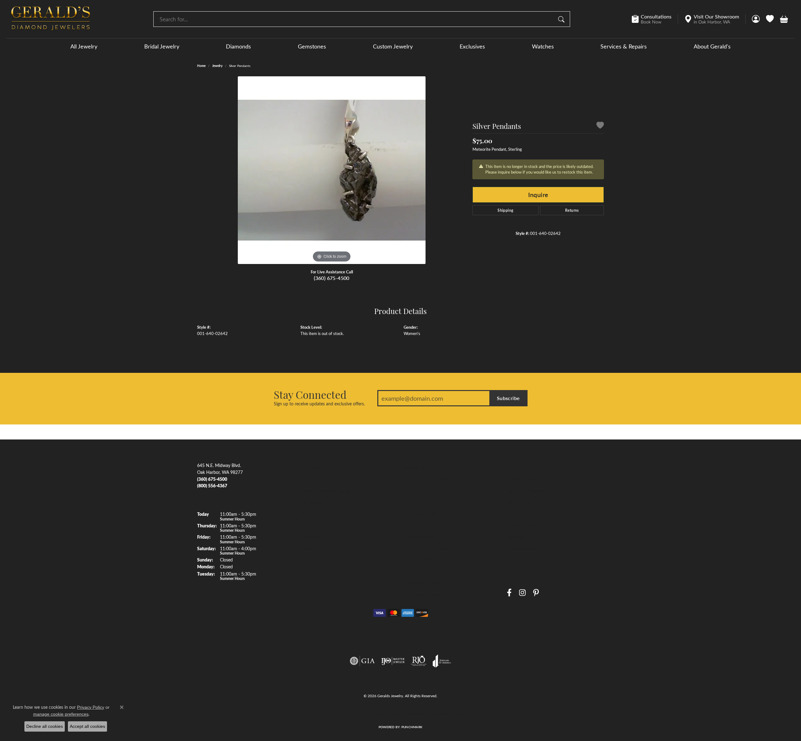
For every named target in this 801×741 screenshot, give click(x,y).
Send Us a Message (525, 491)
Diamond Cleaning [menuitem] (421, 559)
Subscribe (508, 398)
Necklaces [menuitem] (310, 537)
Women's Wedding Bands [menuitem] (325, 491)
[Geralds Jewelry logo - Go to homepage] (50, 19)
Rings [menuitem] (305, 513)
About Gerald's (712, 46)
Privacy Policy (373, 713)
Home (201, 65)
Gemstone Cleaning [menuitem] (422, 571)
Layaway (515, 537)
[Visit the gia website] (362, 661)
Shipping (505, 210)
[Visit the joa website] (442, 661)
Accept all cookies (87, 726)
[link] (654, 19)
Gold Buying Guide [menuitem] (422, 594)
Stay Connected (310, 394)
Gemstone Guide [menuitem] (420, 525)
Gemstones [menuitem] (311, 502)
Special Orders (521, 548)
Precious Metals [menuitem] (419, 537)
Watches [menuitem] (308, 559)
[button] (756, 19)
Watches (543, 46)
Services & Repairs (623, 46)
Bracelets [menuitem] (309, 548)
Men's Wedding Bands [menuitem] (322, 479)
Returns (572, 210)
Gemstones (312, 46)
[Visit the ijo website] (393, 661)
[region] (332, 170)
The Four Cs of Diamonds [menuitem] (428, 479)
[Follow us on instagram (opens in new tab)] (522, 592)
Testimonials (518, 502)
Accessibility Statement (449, 713)
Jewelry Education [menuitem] (421, 467)
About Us (516, 467)
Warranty (516, 513)
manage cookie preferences (61, 714)
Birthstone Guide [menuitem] (420, 513)
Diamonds (238, 46)
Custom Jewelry (393, 46)
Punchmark (411, 727)
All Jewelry (83, 46)
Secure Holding (521, 525)
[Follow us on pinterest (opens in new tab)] (536, 592)
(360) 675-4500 (331, 278)
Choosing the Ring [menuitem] (421, 502)
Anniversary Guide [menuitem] (421, 583)
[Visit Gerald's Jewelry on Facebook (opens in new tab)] (509, 592)
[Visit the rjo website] (418, 661)
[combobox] (354, 19)
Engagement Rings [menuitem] (318, 467)
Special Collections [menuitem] (318, 571)
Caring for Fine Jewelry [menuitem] (426, 548)
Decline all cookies (44, 726)
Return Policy (344, 713)
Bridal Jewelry (161, 46)
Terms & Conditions (407, 713)
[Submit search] (562, 19)
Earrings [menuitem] (308, 525)
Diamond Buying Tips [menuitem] (424, 491)
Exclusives (472, 46)
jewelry (217, 65)
